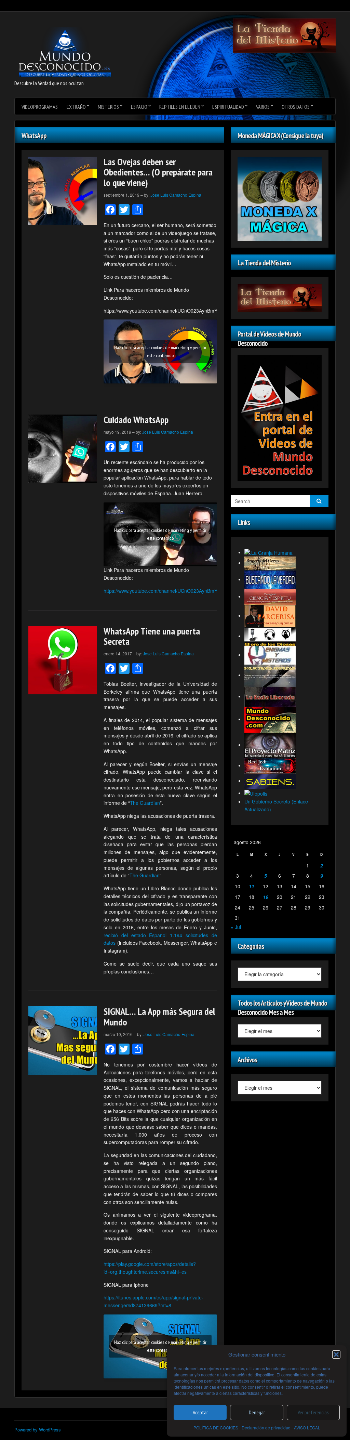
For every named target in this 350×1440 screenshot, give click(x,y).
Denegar (257, 1412)
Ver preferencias (313, 1412)
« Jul (236, 927)
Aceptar (200, 1412)
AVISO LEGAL (307, 1427)
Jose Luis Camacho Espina (175, 195)
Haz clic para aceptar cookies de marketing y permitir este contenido (160, 351)
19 (265, 896)
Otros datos (296, 106)
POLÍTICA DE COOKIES (215, 1427)
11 (251, 886)
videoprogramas (40, 106)
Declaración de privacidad (266, 1427)
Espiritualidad (228, 106)
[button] (336, 1354)
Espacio (139, 106)
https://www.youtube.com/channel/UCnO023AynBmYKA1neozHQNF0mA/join (186, 590)
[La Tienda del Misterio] (284, 34)
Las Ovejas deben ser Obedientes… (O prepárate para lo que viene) (158, 172)
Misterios (108, 106)
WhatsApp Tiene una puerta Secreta (152, 636)
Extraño (76, 106)
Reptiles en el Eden (179, 106)
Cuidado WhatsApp (136, 419)
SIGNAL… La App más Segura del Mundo (159, 1016)
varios (263, 106)
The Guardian (145, 802)
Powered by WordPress (37, 1429)
